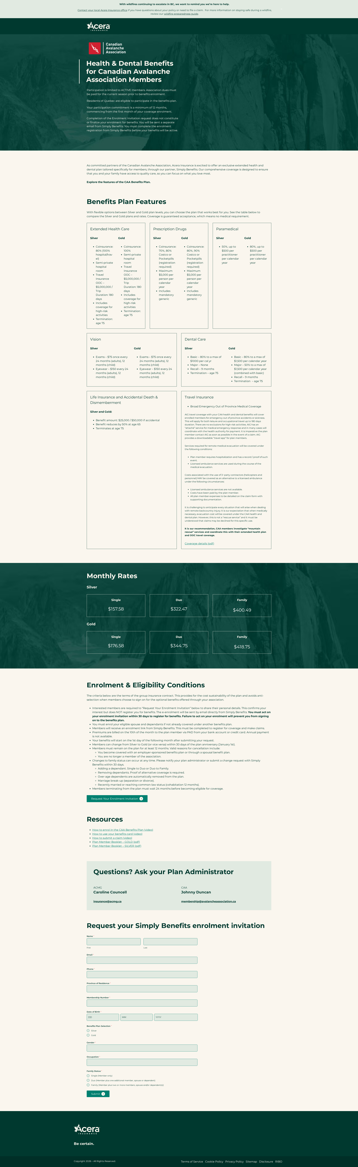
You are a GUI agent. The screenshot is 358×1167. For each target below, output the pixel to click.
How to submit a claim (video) (112, 838)
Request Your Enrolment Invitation (114, 798)
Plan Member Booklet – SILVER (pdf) (116, 846)
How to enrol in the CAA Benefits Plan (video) (122, 829)
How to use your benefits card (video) (117, 834)
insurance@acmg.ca (107, 901)
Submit (95, 1093)
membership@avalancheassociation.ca (208, 901)
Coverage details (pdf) (199, 543)
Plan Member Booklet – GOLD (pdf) (116, 842)
